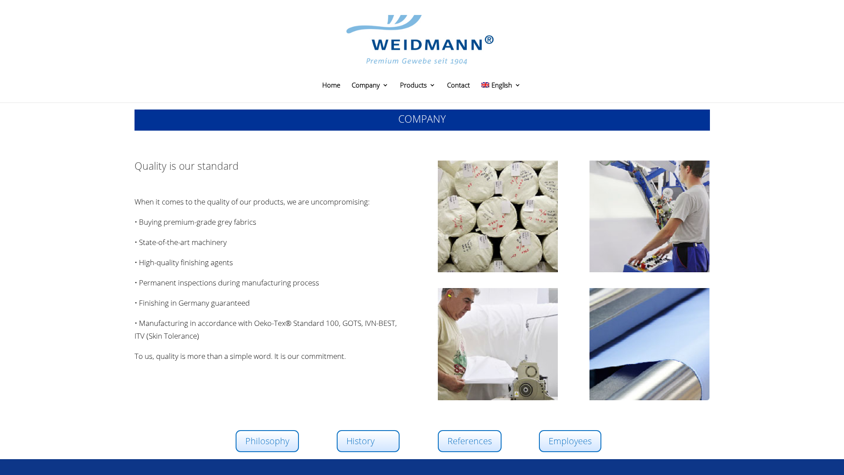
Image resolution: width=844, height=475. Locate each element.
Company (366, 85)
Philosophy (267, 441)
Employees (570, 441)
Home (331, 85)
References (469, 441)
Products (413, 85)
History (360, 441)
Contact (458, 85)
